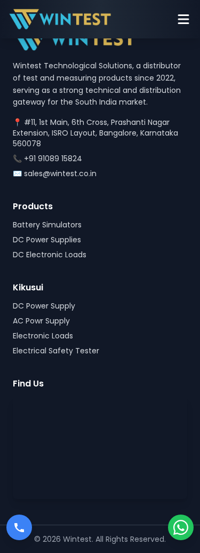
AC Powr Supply (41, 320)
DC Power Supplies (47, 239)
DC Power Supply (44, 306)
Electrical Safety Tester (56, 350)
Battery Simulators (47, 224)
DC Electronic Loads (49, 254)
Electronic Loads (43, 335)
